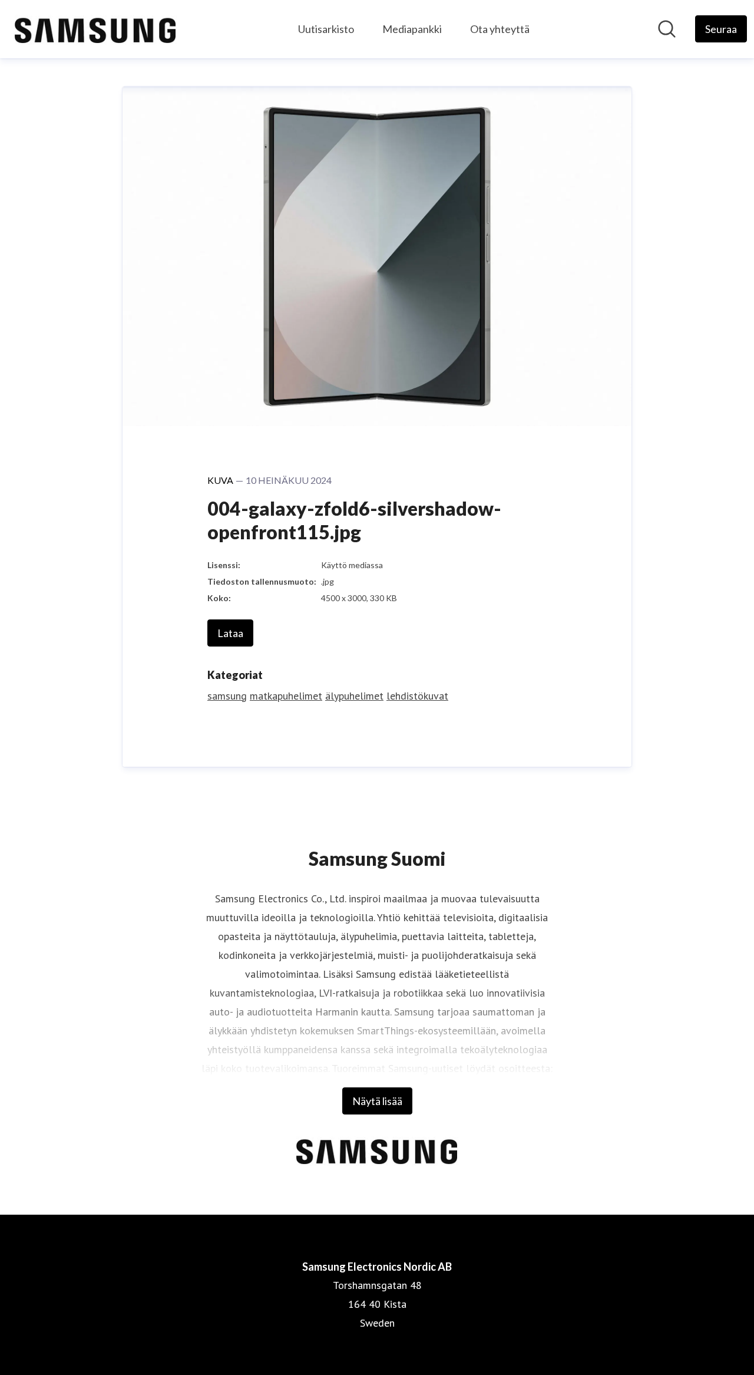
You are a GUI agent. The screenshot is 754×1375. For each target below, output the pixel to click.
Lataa (230, 633)
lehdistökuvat (417, 696)
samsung (227, 696)
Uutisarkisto (326, 28)
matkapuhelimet (286, 696)
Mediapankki (412, 28)
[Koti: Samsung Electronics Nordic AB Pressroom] (95, 29)
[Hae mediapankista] (666, 28)
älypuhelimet (354, 696)
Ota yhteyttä (500, 28)
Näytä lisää (377, 1100)
